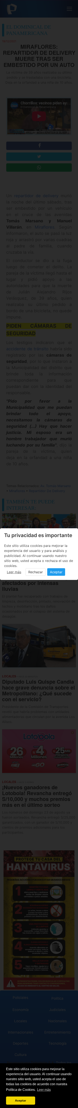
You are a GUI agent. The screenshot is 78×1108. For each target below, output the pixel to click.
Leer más (14, 572)
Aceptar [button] (20, 1100)
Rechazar (35, 572)
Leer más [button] (44, 1089)
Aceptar (56, 572)
